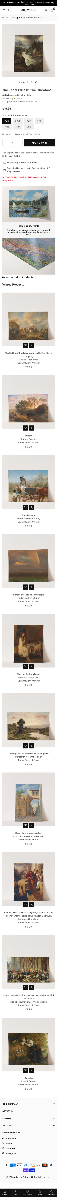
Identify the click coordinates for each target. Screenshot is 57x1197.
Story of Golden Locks (28, 674)
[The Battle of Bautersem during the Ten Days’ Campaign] (28, 319)
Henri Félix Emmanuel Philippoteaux (28, 1001)
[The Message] (28, 481)
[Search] (9, 10)
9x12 (39, 121)
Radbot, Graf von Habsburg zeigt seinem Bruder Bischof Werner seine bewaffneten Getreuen (28, 914)
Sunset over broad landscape (28, 594)
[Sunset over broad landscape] (28, 561)
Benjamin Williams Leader (28, 756)
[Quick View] (31, 345)
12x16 (28, 126)
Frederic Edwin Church (28, 597)
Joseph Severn (28, 1081)
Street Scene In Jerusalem (28, 832)
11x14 (18, 126)
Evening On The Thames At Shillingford (28, 753)
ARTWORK (27, 1194)
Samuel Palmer (28, 439)
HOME (4, 1194)
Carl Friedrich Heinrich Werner (28, 836)
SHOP (15, 1194)
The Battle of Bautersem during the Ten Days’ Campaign (28, 355)
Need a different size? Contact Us (22, 134)
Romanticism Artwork (28, 362)
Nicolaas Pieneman (29, 359)
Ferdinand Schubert (28, 919)
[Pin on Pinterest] (36, 82)
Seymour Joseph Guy (29, 677)
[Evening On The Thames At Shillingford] (28, 720)
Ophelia (28, 1078)
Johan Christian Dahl (20, 95)
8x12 (29, 121)
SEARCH (51, 1194)
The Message (28, 515)
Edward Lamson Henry (28, 518)
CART (40, 1194)
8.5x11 (17, 121)
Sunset (28, 435)
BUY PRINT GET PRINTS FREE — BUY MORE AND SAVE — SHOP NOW (28, 3)
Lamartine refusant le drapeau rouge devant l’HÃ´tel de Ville (28, 997)
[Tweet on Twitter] (32, 82)
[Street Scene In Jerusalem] (28, 799)
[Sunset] (28, 402)
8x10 (7, 121)
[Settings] (46, 10)
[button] (52, 10)
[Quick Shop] (25, 345)
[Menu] (4, 10)
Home (5, 17)
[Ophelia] (28, 1044)
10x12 (7, 126)
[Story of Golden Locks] (28, 640)
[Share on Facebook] (28, 82)
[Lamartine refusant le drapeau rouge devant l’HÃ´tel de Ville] (28, 961)
